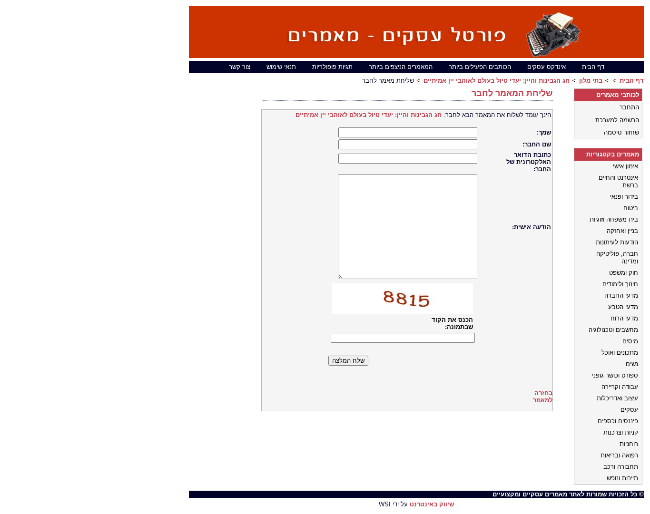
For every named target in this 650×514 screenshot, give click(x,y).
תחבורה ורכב (620, 466)
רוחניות (629, 443)
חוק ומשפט (623, 272)
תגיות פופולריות (332, 66)
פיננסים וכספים (618, 421)
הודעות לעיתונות (617, 242)
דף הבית (593, 66)
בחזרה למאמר (542, 396)
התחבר (629, 107)
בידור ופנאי (624, 196)
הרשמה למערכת (617, 120)
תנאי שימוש (281, 66)
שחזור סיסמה (621, 132)
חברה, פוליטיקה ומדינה (617, 257)
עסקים (629, 409)
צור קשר (239, 66)
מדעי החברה (621, 295)
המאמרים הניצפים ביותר (401, 66)
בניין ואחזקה (622, 230)
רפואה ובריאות (619, 455)
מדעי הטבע (623, 306)
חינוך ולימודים (620, 284)
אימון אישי (625, 166)
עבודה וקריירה (619, 386)
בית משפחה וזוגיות (614, 219)
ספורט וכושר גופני (615, 375)
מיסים (630, 341)
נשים (632, 364)
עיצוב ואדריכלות (617, 398)
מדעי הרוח (624, 318)
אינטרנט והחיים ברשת (618, 181)
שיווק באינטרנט (432, 504)
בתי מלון (590, 80)
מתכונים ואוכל (619, 352)
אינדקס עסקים (546, 66)
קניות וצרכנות (620, 432)
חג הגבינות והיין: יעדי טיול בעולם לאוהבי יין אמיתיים (496, 80)
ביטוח (630, 208)
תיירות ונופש (622, 478)
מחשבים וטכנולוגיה (613, 329)
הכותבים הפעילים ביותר (480, 66)
